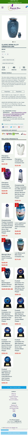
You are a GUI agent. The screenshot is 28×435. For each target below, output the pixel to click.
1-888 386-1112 (14, 0)
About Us (13, 393)
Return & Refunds (14, 406)
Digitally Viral (14, 427)
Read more (7, 91)
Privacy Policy (13, 398)
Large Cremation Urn (8, 60)
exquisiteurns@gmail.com (15, 2)
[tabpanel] (14, 28)
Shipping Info (14, 405)
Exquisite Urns (8, 427)
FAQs (14, 411)
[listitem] (14, 120)
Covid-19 (13, 395)
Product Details (6, 72)
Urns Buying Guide (14, 408)
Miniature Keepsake (7, 63)
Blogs (14, 409)
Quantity (3, 51)
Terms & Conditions (13, 399)
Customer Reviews (13, 396)
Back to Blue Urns (15, 387)
